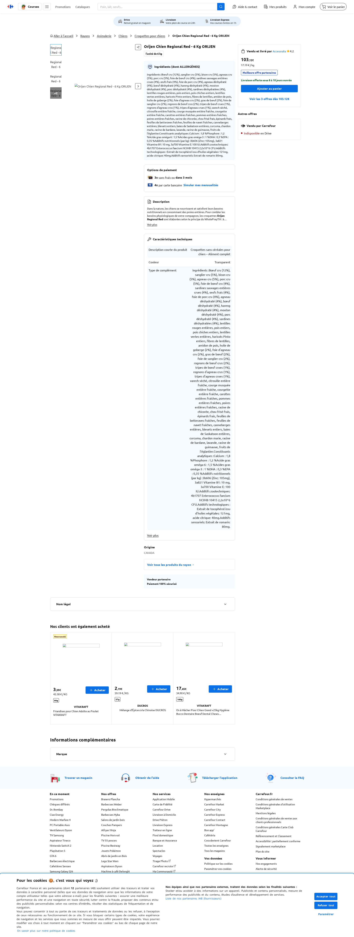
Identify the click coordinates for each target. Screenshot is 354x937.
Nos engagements (266, 863)
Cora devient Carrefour (217, 840)
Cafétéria (209, 835)
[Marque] (225, 754)
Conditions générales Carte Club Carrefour (274, 828)
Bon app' (209, 830)
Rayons (85, 36)
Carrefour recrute (163, 866)
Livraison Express (162, 825)
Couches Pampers (111, 825)
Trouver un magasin (78, 778)
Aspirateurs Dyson (111, 866)
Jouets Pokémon (111, 850)
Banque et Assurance (165, 840)
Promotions (56, 799)
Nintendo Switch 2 (60, 845)
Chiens (123, 36)
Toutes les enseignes (216, 845)
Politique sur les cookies (218, 863)
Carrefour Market (214, 804)
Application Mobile (164, 799)
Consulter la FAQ (292, 778)
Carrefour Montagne (216, 825)
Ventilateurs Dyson (61, 830)
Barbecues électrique (62, 861)
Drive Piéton (160, 819)
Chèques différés (60, 804)
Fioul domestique (163, 835)
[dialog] (177, 905)
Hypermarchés (212, 799)
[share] (138, 47)
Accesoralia (279, 51)
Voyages (157, 855)
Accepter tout (326, 896)
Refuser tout (326, 905)
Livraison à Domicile (164, 814)
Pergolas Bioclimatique (114, 809)
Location (158, 845)
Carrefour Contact (214, 819)
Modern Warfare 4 (60, 819)
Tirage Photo (160, 861)
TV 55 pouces (109, 840)
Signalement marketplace (271, 846)
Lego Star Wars (109, 861)
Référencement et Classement (273, 836)
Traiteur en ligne (162, 830)
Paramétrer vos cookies (217, 868)
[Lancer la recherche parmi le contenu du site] (220, 6)
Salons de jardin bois (113, 819)
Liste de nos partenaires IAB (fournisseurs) (193, 898)
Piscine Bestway (110, 845)
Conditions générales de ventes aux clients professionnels (276, 820)
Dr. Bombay (56, 809)
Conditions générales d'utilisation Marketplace (275, 806)
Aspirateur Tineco (60, 840)
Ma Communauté (163, 871)
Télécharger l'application (219, 778)
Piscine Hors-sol (110, 835)
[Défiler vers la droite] (138, 86)
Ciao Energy (57, 814)
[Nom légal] (225, 604)
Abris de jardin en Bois (114, 855)
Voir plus (152, 224)
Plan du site (262, 851)
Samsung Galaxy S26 (61, 871)
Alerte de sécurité (266, 868)
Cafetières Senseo (60, 866)
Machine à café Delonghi (115, 871)
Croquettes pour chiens (150, 36)
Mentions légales (266, 813)
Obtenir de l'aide (147, 778)
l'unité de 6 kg (154, 53)
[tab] (56, 50)
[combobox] (161, 6)
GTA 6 (53, 855)
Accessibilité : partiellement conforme (278, 841)
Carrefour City (212, 809)
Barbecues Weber (111, 804)
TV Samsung (57, 835)
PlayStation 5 (57, 850)
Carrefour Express (214, 814)
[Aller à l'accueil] (10, 6)
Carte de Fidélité (162, 804)
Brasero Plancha (110, 799)
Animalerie (104, 36)
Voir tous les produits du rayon (169, 565)
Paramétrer (326, 914)
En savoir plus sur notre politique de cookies (46, 930)
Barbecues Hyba (110, 814)
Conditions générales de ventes (274, 799)
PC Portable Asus (60, 825)
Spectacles (159, 850)
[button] (47, 6)
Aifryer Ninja (108, 830)
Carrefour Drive (162, 809)
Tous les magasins (214, 850)
